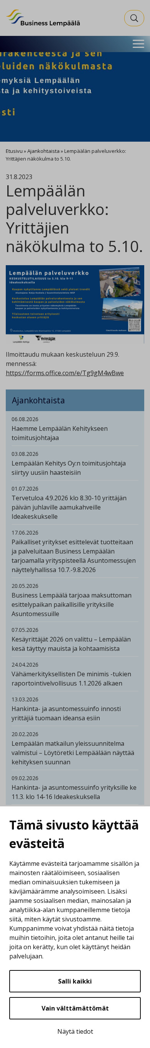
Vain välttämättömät (75, 1008)
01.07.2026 (25, 488)
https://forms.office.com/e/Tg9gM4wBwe (65, 373)
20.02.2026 (25, 734)
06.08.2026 (25, 419)
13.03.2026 (25, 699)
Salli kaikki (75, 981)
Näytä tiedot (75, 1031)
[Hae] (134, 18)
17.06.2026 (25, 532)
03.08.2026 (25, 453)
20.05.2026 (25, 585)
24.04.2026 (25, 664)
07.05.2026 (25, 629)
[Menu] (138, 44)
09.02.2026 (25, 778)
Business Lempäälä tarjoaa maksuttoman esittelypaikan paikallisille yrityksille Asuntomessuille (72, 604)
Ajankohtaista (43, 150)
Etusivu (14, 150)
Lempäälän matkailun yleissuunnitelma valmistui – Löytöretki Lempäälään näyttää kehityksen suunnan (73, 752)
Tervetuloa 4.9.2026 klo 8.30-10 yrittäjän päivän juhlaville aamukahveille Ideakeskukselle (69, 507)
